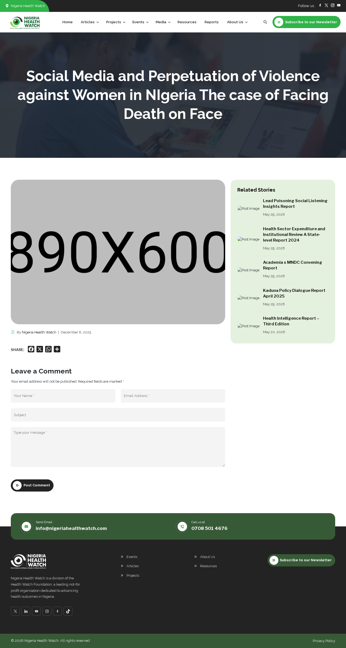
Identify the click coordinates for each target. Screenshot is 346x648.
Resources (187, 22)
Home (67, 22)
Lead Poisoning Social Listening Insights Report (295, 203)
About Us (207, 557)
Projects (133, 575)
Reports (212, 22)
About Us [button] (235, 22)
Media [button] (161, 22)
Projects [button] (113, 22)
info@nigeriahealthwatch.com (71, 528)
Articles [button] (88, 22)
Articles (133, 566)
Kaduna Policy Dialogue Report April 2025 (294, 293)
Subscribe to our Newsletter (306, 560)
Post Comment (37, 485)
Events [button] (138, 22)
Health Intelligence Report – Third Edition (291, 321)
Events (132, 557)
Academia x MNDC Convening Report (292, 265)
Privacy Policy (324, 641)
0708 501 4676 (209, 528)
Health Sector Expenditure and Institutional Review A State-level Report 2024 (294, 234)
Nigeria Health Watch (39, 332)
